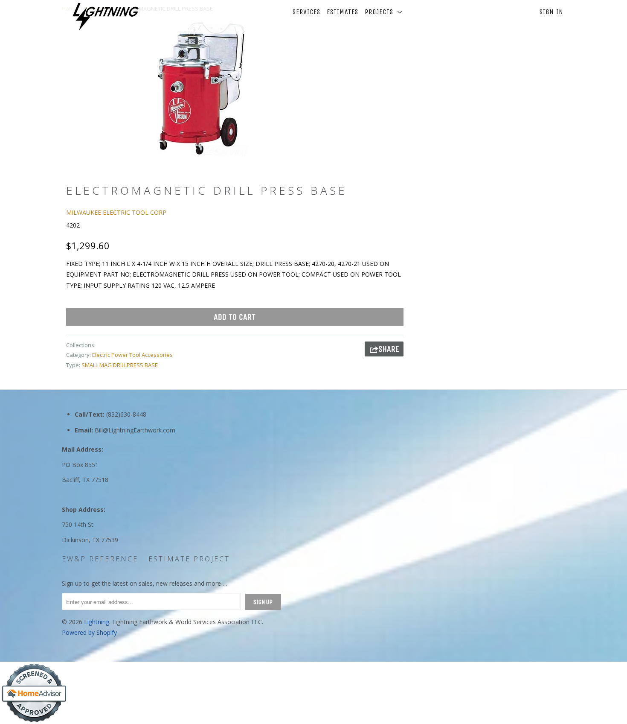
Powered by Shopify (89, 632)
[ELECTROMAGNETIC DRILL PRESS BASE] (201, 88)
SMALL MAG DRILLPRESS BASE (119, 365)
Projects (381, 12)
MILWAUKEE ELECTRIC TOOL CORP (116, 212)
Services (306, 12)
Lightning (96, 622)
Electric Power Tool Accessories (132, 355)
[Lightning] (105, 17)
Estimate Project (189, 558)
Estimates (342, 12)
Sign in (551, 12)
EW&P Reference (100, 558)
